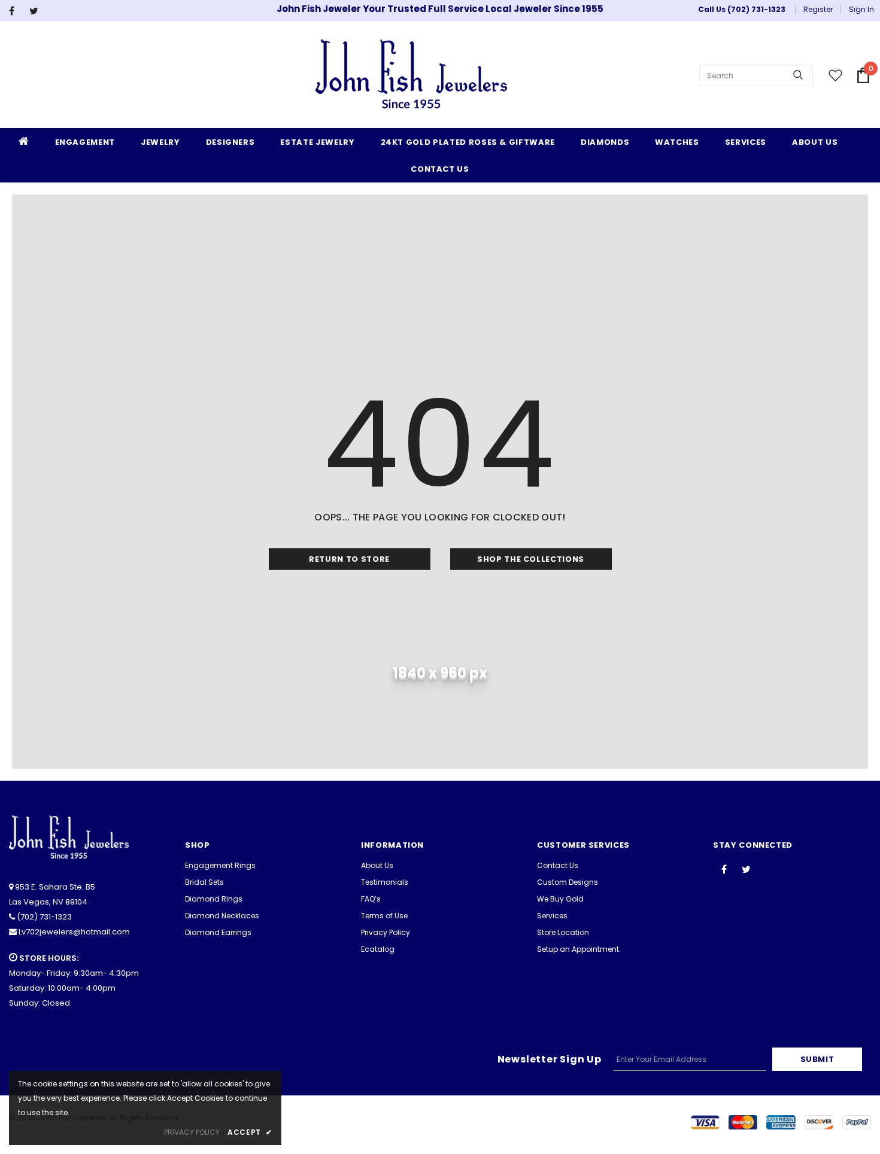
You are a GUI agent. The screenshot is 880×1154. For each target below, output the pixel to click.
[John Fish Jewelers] (411, 75)
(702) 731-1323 (44, 916)
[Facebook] (16, 11)
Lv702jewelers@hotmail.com (74, 931)
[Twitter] (36, 11)
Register (818, 9)
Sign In (861, 9)
